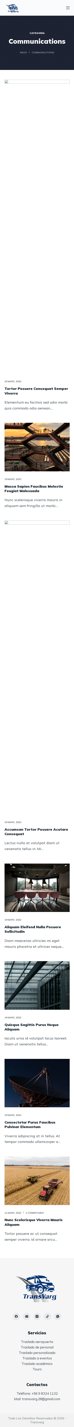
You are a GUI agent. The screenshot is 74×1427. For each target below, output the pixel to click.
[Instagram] (37, 1316)
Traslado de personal (37, 1347)
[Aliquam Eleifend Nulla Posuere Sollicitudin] (37, 888)
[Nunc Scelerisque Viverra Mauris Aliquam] (37, 1180)
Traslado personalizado (37, 1353)
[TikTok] (47, 1316)
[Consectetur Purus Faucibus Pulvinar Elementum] (37, 1083)
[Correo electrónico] (26, 1316)
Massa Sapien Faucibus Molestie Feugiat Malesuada (34, 488)
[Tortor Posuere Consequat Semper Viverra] (37, 227)
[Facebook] (16, 1316)
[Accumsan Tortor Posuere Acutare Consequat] (37, 667)
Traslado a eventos (37, 1358)
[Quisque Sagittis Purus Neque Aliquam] (37, 985)
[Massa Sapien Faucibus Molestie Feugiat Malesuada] (37, 447)
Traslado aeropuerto (37, 1342)
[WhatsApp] (58, 1316)
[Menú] (68, 8)
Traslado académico (37, 1364)
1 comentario (35, 1212)
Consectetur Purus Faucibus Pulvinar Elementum (30, 1124)
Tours (37, 1369)
